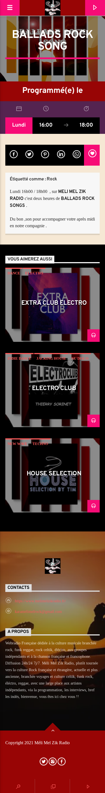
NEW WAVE (17, 444)
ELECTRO (34, 273)
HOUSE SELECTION (54, 474)
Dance (14, 273)
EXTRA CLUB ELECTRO (54, 303)
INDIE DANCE (19, 358)
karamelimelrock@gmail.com (38, 612)
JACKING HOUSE (51, 358)
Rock (52, 179)
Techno (40, 444)
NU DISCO (79, 358)
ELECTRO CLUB (54, 389)
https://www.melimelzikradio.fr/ (40, 601)
